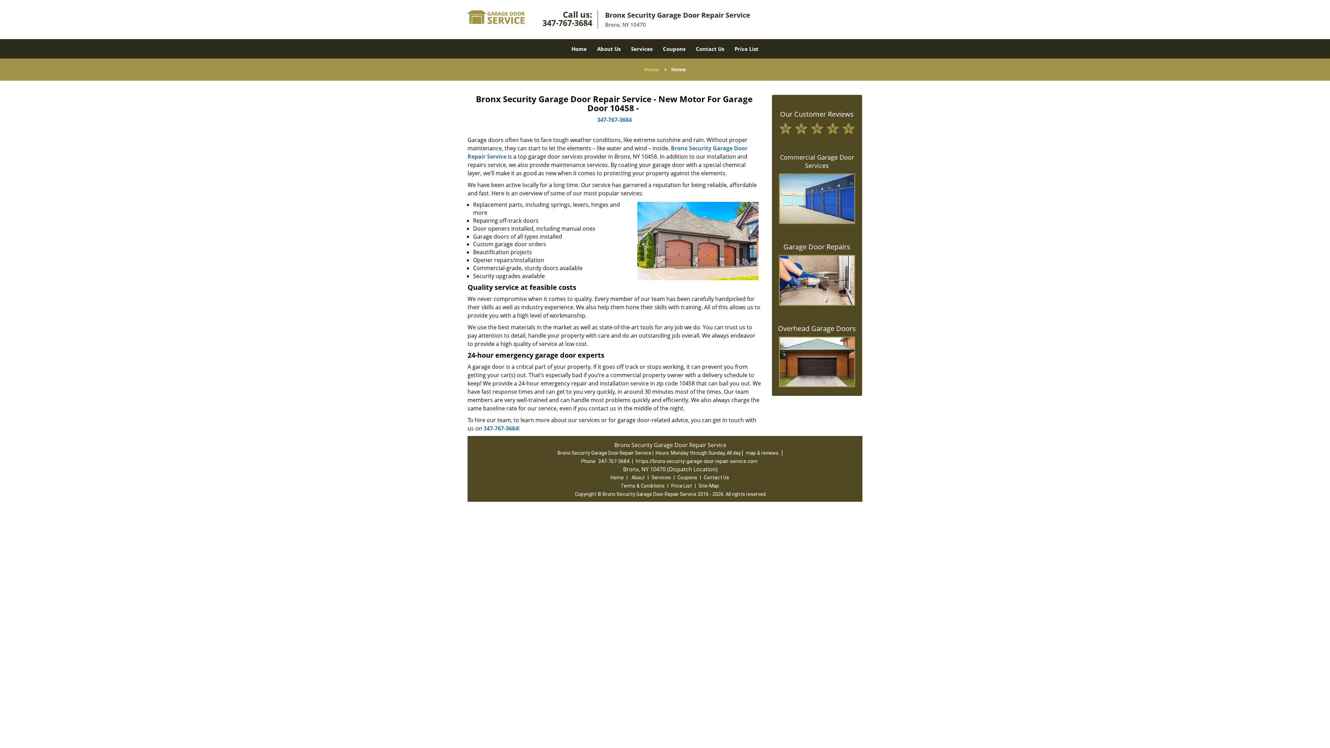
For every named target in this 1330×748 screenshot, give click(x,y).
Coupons (674, 48)
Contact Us (710, 48)
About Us (609, 48)
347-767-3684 (567, 22)
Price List (747, 48)
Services (642, 48)
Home (579, 48)
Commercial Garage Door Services (817, 161)
